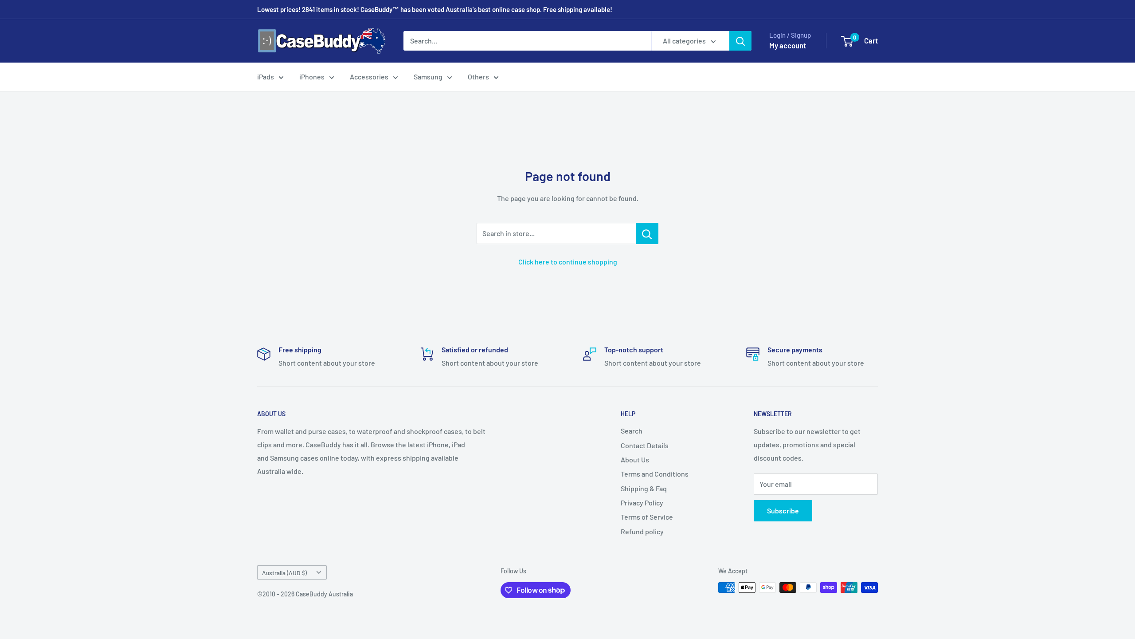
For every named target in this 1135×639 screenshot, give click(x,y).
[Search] (740, 41)
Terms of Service (647, 517)
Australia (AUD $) (284, 572)
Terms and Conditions (655, 473)
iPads (265, 76)
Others (478, 76)
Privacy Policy (642, 502)
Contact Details (645, 445)
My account (787, 45)
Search (631, 430)
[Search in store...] (647, 233)
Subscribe (783, 510)
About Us (635, 459)
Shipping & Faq (644, 488)
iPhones (312, 76)
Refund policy (642, 531)
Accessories (369, 76)
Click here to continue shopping (567, 261)
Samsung (428, 76)
